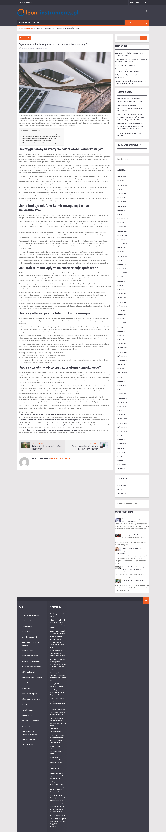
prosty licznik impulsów (30, 694)
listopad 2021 (122, 302)
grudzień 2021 (122, 298)
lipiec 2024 (120, 223)
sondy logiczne (27, 715)
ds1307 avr (26, 632)
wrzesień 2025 (122, 202)
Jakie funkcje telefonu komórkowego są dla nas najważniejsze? (42, 136)
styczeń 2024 (121, 227)
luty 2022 (120, 289)
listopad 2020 (122, 352)
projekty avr (26, 688)
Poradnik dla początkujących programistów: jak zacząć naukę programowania (129, 551)
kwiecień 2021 (121, 331)
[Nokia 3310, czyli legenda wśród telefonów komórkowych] (25, 445)
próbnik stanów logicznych (31, 699)
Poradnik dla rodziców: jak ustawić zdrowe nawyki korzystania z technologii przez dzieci (53, 420)
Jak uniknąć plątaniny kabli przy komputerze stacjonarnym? (57, 692)
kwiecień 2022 (121, 281)
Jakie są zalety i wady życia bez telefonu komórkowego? (39, 143)
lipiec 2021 (120, 319)
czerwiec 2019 (122, 402)
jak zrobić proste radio (30, 637)
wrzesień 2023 (122, 243)
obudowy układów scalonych (32, 677)
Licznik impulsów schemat (31, 667)
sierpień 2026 (121, 177)
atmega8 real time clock (30, 615)
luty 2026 (120, 189)
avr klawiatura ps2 (28, 626)
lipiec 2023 (120, 252)
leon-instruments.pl (60, 458)
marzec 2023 (121, 268)
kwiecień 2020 (121, 381)
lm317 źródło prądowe (30, 672)
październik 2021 (122, 306)
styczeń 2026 (121, 193)
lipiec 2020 (120, 369)
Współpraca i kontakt (138, 2)
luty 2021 (120, 339)
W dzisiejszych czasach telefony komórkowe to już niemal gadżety (57, 633)
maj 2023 (120, 260)
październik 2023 (122, 239)
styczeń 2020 (121, 394)
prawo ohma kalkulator (30, 683)
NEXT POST (94, 443)
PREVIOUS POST (37, 443)
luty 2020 (120, 390)
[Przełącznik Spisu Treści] (59, 131)
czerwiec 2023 (122, 256)
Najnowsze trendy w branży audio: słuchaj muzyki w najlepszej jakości (46, 414)
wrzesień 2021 (122, 310)
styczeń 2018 (121, 452)
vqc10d (36, 721)
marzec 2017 (121, 465)
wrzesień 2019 (122, 398)
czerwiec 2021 (122, 323)
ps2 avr (24, 704)
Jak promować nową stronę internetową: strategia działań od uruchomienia (129, 108)
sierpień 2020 (121, 364)
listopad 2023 (122, 235)
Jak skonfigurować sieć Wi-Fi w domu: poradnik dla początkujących (57, 809)
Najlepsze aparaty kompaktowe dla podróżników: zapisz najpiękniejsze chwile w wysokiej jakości (57, 773)
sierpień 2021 (121, 314)
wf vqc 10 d (26, 726)
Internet (120, 490)
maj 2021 (120, 327)
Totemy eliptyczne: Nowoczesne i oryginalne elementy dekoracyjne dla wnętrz (49, 430)
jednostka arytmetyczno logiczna (31, 644)
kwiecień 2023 (121, 264)
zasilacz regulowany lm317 (31, 739)
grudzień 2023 (122, 231)
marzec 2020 (121, 385)
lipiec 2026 (120, 181)
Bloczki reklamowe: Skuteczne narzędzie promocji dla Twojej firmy (58, 653)
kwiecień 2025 (121, 210)
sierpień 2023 (121, 248)
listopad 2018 (122, 423)
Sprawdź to (121, 494)
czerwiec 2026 (122, 185)
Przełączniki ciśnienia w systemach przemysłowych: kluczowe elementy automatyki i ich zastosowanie (130, 126)
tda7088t (25, 721)
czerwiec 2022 (122, 273)
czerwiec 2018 (122, 431)
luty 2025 (120, 214)
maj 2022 (120, 277)
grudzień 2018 (122, 419)
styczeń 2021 (121, 344)
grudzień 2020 (122, 348)
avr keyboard (26, 621)
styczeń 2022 (121, 294)
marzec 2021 (121, 335)
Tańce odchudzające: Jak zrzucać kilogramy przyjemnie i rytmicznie (46, 425)
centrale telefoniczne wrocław (125, 65)
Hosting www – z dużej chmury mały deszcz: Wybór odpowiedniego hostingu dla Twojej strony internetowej (57, 787)
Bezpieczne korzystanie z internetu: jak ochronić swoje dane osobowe (57, 712)
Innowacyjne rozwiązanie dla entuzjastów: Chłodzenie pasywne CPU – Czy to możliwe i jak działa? (58, 664)
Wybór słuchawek (55, 732)
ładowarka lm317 (28, 745)
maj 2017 (120, 456)
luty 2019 (120, 410)
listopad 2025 (122, 198)
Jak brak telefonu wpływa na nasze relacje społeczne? (39, 138)
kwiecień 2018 (121, 440)
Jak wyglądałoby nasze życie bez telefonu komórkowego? (40, 134)
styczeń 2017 (121, 469)
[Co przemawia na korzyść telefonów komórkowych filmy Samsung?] (104, 445)
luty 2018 (120, 448)
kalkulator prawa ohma (30, 656)
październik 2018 (122, 427)
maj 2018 (120, 435)
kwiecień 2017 (121, 460)
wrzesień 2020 (122, 360)
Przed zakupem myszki (57, 815)
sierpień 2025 (121, 206)
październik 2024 (122, 218)
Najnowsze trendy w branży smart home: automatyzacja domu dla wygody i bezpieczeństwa (58, 723)
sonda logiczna (27, 710)
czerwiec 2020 (122, 373)
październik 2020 (122, 356)
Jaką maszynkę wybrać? (130, 535)
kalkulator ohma (27, 650)
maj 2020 (120, 377)
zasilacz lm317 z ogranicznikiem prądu (29, 733)
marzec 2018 (121, 444)
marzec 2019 (121, 406)
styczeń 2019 (121, 415)
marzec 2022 (121, 285)
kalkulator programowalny (31, 661)
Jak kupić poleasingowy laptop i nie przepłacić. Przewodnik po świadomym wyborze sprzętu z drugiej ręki (130, 117)
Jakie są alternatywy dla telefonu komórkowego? (37, 140)
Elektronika (25, 38)
